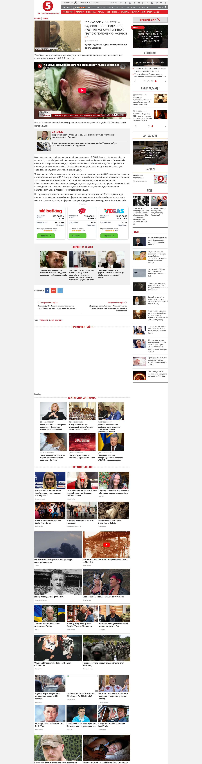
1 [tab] (144, 81)
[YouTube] (161, 3)
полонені (44, 320)
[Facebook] (125, 3)
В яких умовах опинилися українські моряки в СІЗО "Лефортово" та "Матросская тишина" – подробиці (84, 144)
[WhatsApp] (143, 3)
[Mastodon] (152, 3)
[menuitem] (66, 7)
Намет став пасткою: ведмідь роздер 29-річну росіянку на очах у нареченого (158, 286)
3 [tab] (152, 81)
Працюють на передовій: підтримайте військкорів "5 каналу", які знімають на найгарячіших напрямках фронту (142, 104)
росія (51, 320)
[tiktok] (134, 3)
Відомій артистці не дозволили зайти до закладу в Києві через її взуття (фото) (158, 300)
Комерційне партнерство (138, 176)
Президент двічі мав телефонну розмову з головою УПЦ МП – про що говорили (110, 457)
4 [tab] (156, 81)
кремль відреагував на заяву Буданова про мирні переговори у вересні (157, 241)
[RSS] (165, 3)
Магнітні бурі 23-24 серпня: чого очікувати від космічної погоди (157, 374)
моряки (58, 320)
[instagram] (130, 3)
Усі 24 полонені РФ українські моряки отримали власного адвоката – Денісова (52, 457)
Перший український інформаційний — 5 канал (48, 8)
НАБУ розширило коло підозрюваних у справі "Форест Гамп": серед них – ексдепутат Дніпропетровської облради (151, 71)
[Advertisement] (82, 222)
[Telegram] (139, 3)
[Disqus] (82, 363)
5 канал (78, 49)
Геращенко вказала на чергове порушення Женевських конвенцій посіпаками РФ (53, 427)
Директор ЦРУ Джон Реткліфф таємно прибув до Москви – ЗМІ (156, 272)
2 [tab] (148, 81)
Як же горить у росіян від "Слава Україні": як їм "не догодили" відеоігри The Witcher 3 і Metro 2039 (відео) (158, 315)
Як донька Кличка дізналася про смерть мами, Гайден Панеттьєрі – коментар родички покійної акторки (157, 257)
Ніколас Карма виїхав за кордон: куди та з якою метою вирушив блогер (157, 329)
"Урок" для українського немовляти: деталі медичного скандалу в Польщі (158, 361)
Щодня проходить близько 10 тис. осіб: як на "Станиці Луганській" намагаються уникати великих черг (108, 308)
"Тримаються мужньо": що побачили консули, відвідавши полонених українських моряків (53, 272)
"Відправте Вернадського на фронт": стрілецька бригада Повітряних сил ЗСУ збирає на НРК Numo (141, 119)
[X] (147, 3)
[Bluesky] (156, 3)
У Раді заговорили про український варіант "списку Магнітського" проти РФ (81, 427)
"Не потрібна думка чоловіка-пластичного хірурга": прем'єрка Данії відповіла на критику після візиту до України (157, 345)
